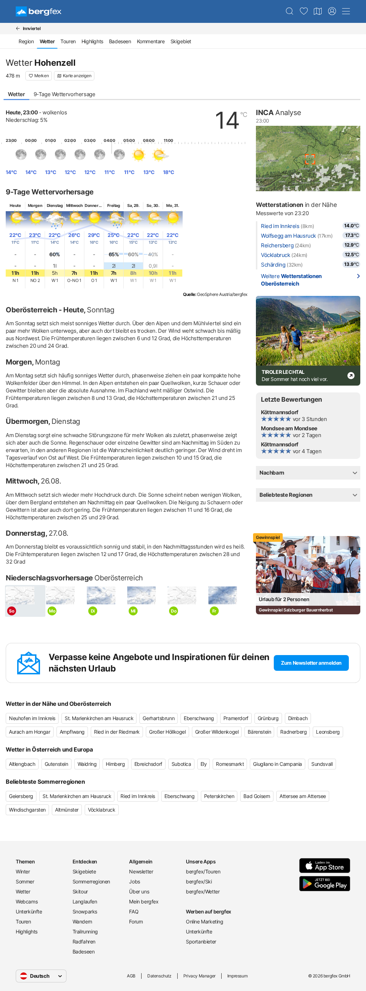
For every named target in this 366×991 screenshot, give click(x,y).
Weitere (291, 280)
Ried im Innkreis (280, 226)
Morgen (35, 205)
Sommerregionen (91, 881)
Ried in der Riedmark (117, 732)
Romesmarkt (230, 764)
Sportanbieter (201, 941)
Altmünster (67, 810)
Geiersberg (21, 796)
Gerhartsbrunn (158, 718)
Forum (136, 921)
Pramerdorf (235, 718)
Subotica (181, 764)
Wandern (82, 921)
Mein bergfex (143, 901)
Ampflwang (72, 732)
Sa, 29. (133, 205)
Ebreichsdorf (148, 764)
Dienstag (55, 205)
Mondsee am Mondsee (289, 428)
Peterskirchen (219, 796)
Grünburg (268, 718)
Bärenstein (259, 732)
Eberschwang (199, 718)
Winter (23, 871)
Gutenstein (56, 764)
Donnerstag (95, 205)
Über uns (139, 891)
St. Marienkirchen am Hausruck (99, 718)
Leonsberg (328, 732)
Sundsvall (321, 764)
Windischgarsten (27, 810)
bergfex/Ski (199, 881)
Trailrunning (85, 931)
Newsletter (141, 871)
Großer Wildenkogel (217, 732)
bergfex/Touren (203, 871)
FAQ (133, 911)
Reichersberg (277, 245)
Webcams (27, 901)
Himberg (115, 764)
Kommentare (151, 41)
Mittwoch (74, 205)
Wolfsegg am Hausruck (288, 235)
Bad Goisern (256, 796)
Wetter (16, 94)
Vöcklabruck (275, 255)
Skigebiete (84, 871)
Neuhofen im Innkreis (32, 718)
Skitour (80, 891)
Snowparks (85, 911)
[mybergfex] (332, 11)
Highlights (92, 41)
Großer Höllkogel (167, 732)
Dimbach (298, 718)
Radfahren (84, 941)
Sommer (25, 881)
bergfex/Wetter (202, 891)
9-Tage (64, 94)
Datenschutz (159, 975)
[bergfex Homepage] (38, 11)
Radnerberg (293, 732)
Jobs (134, 881)
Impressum (237, 975)
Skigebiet (180, 41)
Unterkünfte (29, 911)
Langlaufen (85, 901)
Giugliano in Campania (277, 764)
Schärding (273, 264)
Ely (204, 764)
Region (26, 41)
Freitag (113, 205)
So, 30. (153, 205)
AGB (131, 975)
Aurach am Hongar (29, 732)
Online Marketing (204, 921)
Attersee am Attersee (303, 796)
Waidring (87, 764)
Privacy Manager (199, 975)
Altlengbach (22, 764)
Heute (15, 205)
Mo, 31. (172, 205)
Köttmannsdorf (279, 412)
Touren (68, 41)
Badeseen (120, 41)
